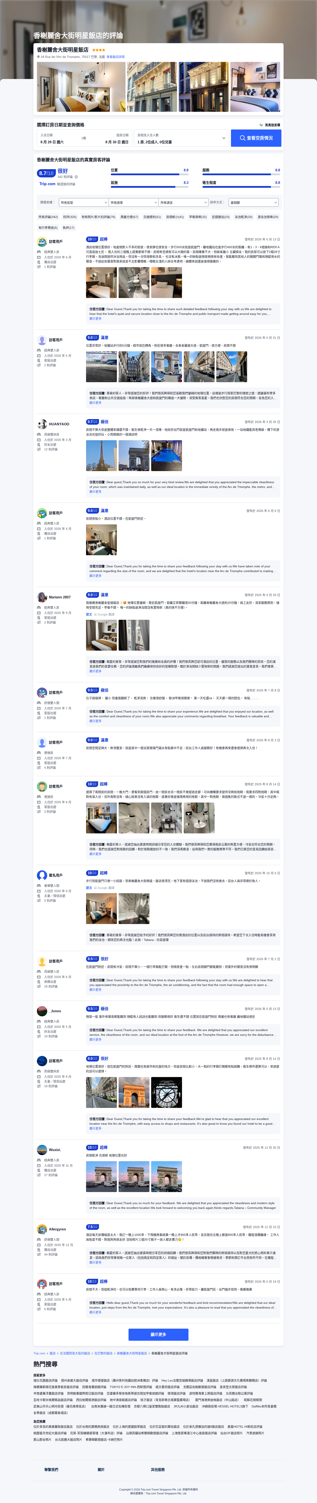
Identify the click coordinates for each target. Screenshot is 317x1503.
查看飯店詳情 (116, 56)
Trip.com (39, 1353)
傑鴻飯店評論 (177, 1393)
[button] (288, 7)
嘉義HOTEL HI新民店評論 (245, 1426)
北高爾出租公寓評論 (239, 1393)
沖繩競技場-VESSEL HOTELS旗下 (225, 1406)
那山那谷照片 (42, 1439)
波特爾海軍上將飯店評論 (205, 1393)
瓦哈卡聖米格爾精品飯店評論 (53, 1400)
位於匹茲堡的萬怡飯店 (164, 1426)
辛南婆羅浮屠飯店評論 (48, 1393)
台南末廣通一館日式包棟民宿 (110, 1406)
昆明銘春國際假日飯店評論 (85, 1393)
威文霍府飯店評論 (167, 1387)
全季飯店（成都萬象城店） (51, 1413)
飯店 (53, 1353)
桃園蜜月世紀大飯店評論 (50, 1433)
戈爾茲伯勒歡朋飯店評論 (199, 1387)
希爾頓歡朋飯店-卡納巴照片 (104, 1439)
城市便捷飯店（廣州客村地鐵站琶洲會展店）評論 (125, 1380)
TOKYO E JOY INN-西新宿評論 (131, 1387)
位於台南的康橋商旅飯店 (92, 1426)
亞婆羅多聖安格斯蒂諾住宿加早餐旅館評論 (135, 1393)
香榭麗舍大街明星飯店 (132, 1353)
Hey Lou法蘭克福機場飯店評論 (182, 1380)
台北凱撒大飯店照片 (68, 1439)
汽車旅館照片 (255, 1433)
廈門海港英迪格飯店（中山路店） (217, 1400)
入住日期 (47, 135)
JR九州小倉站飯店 (186, 1406)
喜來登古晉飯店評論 (233, 1387)
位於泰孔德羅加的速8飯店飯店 (203, 1426)
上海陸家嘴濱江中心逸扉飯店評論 (194, 1433)
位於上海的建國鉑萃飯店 (129, 1426)
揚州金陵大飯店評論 (74, 1380)
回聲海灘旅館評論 (94, 1387)
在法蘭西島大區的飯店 (75, 1353)
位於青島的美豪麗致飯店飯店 (53, 1426)
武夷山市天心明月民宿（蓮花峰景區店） (60, 1406)
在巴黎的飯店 (103, 1353)
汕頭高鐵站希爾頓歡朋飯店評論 (147, 1433)
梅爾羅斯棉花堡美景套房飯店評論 (56, 1387)
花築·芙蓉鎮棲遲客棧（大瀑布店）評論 (96, 1433)
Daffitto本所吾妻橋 (264, 1406)
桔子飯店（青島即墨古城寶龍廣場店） (166, 1400)
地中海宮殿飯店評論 (123, 1400)
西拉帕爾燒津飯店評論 (91, 1400)
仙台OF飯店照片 (231, 1433)
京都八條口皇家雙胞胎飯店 (152, 1406)
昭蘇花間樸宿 (253, 1400)
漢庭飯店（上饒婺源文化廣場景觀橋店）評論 (237, 1380)
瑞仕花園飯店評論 (45, 1380)
